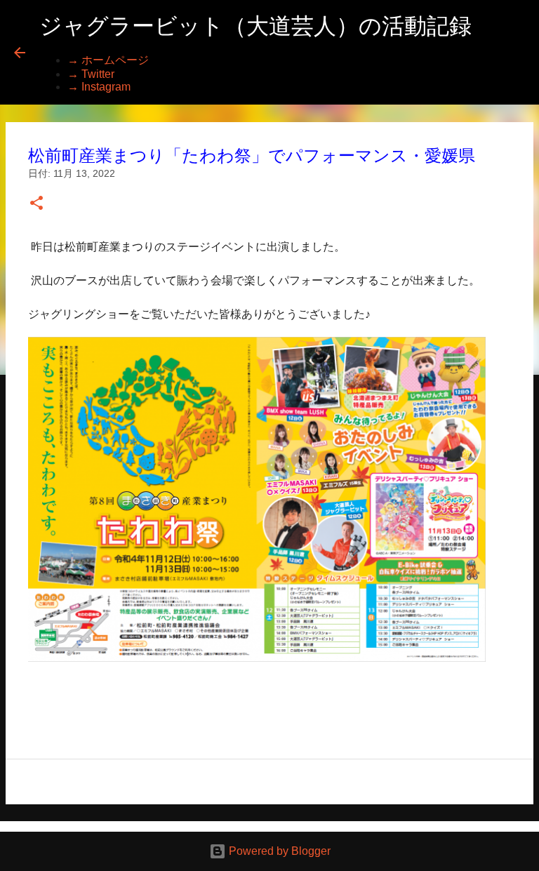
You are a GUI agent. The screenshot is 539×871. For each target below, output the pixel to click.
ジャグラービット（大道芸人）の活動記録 (255, 26)
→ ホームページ (108, 60)
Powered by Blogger (278, 851)
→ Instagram (99, 87)
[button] (36, 203)
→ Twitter (90, 74)
